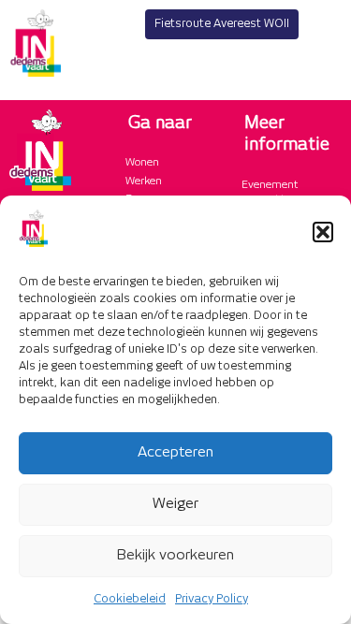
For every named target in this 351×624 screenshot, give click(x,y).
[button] (323, 232)
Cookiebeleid (130, 599)
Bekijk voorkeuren (175, 555)
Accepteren (175, 452)
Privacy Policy (211, 599)
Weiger (175, 504)
